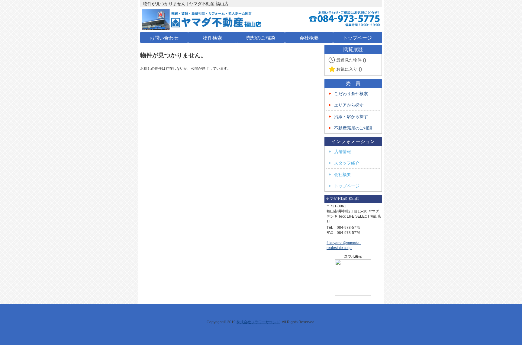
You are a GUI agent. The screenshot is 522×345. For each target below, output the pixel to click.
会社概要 (342, 174)
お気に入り (349, 69)
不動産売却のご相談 (353, 128)
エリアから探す (349, 105)
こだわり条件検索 (351, 93)
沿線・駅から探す (351, 116)
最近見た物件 (351, 60)
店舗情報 (342, 151)
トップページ (346, 186)
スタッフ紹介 (346, 163)
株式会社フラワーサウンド (258, 322)
